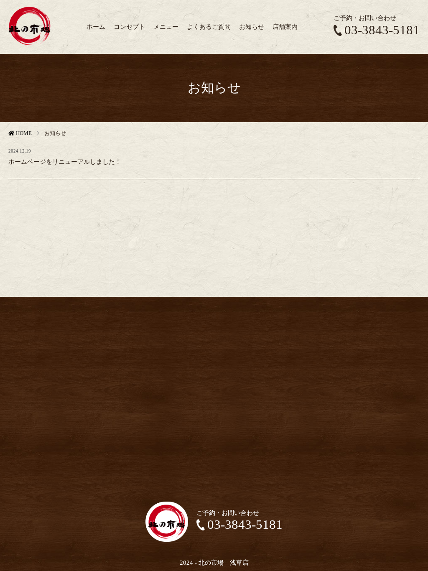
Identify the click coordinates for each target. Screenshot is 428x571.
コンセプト (129, 26)
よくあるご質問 (209, 26)
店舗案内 (285, 26)
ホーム (96, 26)
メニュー (165, 26)
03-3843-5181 (382, 30)
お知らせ (251, 26)
